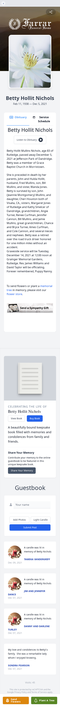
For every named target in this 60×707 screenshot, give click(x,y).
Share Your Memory (22, 470)
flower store (14, 294)
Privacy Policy (20, 692)
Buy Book (35, 418)
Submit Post (30, 527)
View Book (16, 418)
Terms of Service (39, 692)
